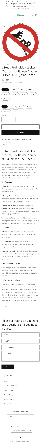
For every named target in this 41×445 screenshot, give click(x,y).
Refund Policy (8, 395)
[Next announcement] (37, 5)
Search (6, 381)
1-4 (5, 107)
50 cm (33, 94)
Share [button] (5, 306)
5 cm (21, 90)
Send (7, 367)
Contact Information (10, 386)
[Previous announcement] (3, 5)
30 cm (15, 94)
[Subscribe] (32, 416)
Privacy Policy (8, 390)
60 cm (6, 99)
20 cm (6, 94)
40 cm (24, 94)
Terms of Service (9, 404)
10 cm (30, 90)
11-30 (20, 107)
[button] (4, 15)
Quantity (3, 116)
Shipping (10, 82)
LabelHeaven (17, 441)
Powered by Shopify (26, 441)
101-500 (6, 111)
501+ (15, 111)
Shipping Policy (9, 399)
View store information (10, 145)
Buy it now (20, 133)
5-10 (12, 107)
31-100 (29, 107)
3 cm (13, 90)
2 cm (5, 90)
